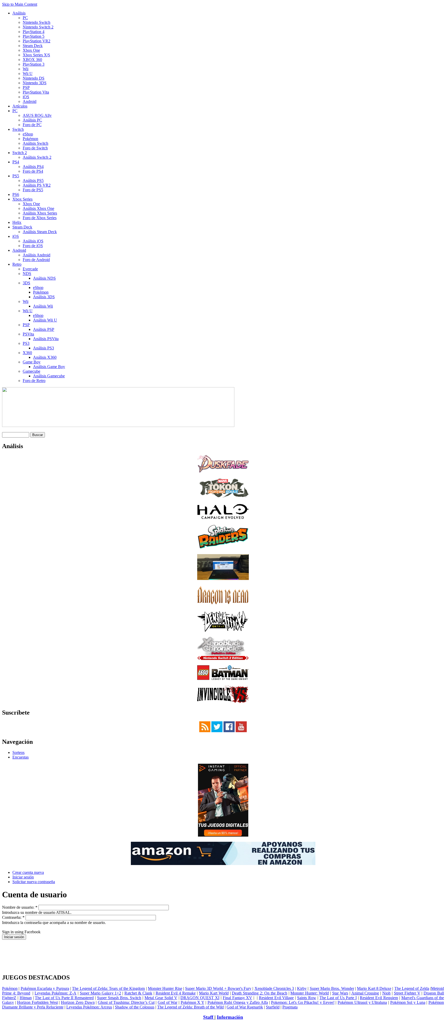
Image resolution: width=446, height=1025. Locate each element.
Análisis (19, 13)
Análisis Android (36, 255)
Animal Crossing (365, 993)
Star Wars (340, 993)
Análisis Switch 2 (37, 157)
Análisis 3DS (44, 297)
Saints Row (306, 998)
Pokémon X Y (192, 1002)
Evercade (30, 269)
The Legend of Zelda (411, 988)
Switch (18, 129)
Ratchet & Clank (138, 993)
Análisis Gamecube (49, 376)
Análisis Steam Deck (40, 232)
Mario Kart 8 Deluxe (374, 988)
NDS (27, 273)
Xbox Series (22, 199)
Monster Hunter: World (309, 993)
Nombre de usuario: (19, 907)
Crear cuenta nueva (28, 872)
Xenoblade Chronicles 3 (274, 988)
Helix (16, 222)
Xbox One (31, 50)
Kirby (302, 988)
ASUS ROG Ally (37, 115)
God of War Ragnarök (245, 1007)
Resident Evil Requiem (379, 998)
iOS (26, 97)
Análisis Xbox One (38, 208)
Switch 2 (19, 152)
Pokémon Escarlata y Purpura (45, 988)
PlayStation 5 (33, 36)
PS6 (15, 194)
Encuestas (20, 757)
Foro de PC (32, 125)
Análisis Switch (35, 143)
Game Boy (32, 362)
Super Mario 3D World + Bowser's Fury (218, 988)
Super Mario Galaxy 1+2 (100, 993)
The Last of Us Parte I (338, 998)
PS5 (15, 176)
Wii (25, 69)
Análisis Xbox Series (40, 213)
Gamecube (31, 371)
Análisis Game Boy (49, 366)
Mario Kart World (214, 993)
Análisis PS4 (33, 166)
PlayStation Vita (36, 92)
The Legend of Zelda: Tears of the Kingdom (108, 988)
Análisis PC (32, 120)
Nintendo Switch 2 (38, 27)
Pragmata (290, 1007)
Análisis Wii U (45, 320)
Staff (208, 1017)
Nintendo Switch (36, 22)
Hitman (26, 998)
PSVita (28, 334)
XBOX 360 (32, 59)
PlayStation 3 (33, 64)
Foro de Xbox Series (40, 218)
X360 (27, 352)
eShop (28, 134)
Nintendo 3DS (34, 83)
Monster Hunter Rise (165, 988)
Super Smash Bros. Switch (119, 998)
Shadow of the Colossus (134, 1007)
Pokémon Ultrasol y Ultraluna (362, 1002)
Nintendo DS (33, 78)
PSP (26, 87)
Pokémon (30, 138)
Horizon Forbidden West (37, 1002)
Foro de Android (36, 259)
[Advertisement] (223, 942)
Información (230, 1017)
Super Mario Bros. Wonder (332, 988)
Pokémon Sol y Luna (407, 1002)
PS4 (15, 162)
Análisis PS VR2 (37, 185)
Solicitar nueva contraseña (33, 881)
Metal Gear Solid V (161, 998)
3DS (26, 283)
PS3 (26, 343)
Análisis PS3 (43, 348)
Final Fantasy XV (237, 998)
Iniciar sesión (23, 877)
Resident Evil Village (276, 998)
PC (25, 18)
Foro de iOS (33, 245)
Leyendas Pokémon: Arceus (89, 1007)
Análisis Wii (43, 306)
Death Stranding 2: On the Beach (259, 993)
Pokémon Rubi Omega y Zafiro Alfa (238, 1002)
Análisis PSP (43, 329)
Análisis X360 (45, 357)
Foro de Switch (35, 148)
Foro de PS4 (33, 171)
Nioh (386, 993)
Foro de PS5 (33, 190)
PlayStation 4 (33, 31)
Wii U (28, 73)
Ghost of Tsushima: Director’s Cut (126, 1002)
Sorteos (18, 752)
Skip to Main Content (19, 4)
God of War (167, 1002)
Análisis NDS (44, 278)
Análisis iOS (33, 241)
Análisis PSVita (46, 338)
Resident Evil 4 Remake (176, 993)
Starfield (273, 1007)
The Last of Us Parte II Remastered (64, 998)
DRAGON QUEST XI (199, 998)
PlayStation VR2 (36, 41)
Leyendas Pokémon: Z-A (55, 993)
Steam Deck (33, 45)
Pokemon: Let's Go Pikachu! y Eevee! (302, 1002)
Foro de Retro (34, 380)
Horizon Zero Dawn (77, 1002)
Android (29, 101)
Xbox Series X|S (36, 55)
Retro (16, 264)
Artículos (19, 106)
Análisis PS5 (33, 180)
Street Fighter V (407, 993)
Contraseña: (13, 917)
